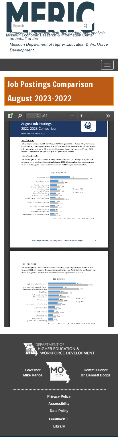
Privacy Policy (59, 397)
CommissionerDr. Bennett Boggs (96, 372)
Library (59, 426)
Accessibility (59, 404)
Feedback (57, 419)
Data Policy (59, 411)
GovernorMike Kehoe (32, 372)
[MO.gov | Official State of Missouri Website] (58, 373)
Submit (87, 26)
